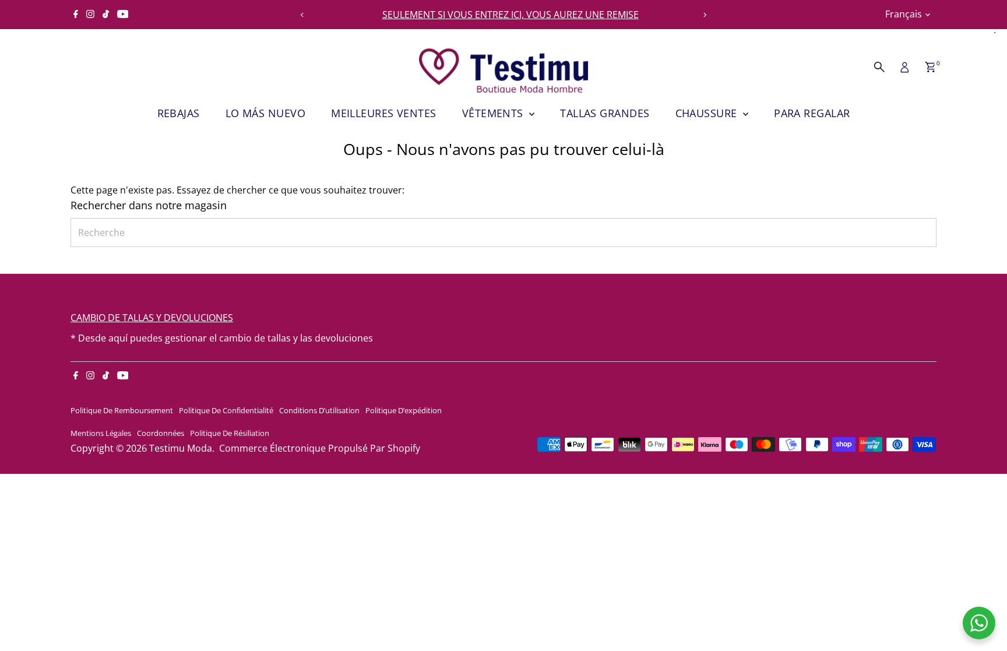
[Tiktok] (106, 15)
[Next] (705, 15)
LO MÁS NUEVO (265, 113)
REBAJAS (178, 113)
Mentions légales (101, 433)
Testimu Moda (180, 448)
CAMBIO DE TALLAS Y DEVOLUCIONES (152, 317)
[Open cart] (930, 67)
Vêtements (494, 113)
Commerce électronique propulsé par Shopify (319, 448)
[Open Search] (879, 67)
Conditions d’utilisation (319, 410)
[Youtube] (123, 15)
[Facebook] (76, 15)
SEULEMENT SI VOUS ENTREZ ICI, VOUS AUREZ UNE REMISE (504, 14)
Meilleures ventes (383, 113)
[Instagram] (90, 15)
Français (903, 14)
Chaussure (708, 113)
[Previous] (302, 15)
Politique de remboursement (122, 410)
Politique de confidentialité (226, 410)
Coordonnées (160, 433)
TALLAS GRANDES (604, 113)
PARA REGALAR (812, 113)
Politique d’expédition (403, 410)
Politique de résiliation (229, 433)
